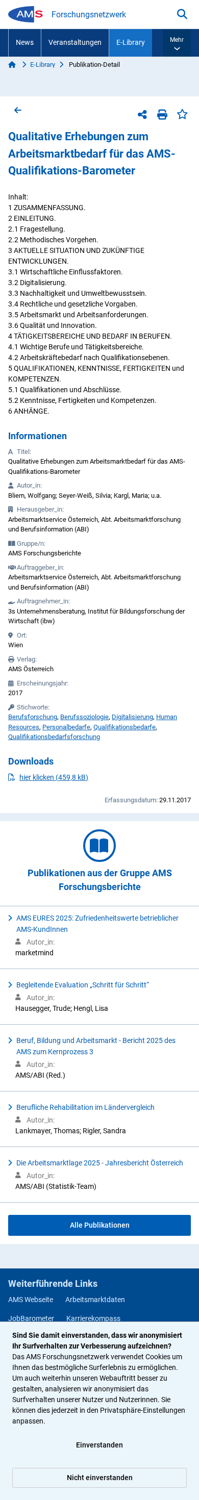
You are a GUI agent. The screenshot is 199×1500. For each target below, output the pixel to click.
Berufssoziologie (84, 717)
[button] (177, 43)
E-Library (130, 42)
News (25, 42)
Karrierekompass (93, 1318)
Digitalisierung (132, 717)
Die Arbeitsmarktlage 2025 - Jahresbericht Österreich (99, 1163)
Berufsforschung (32, 717)
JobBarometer (31, 1318)
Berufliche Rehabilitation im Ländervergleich (85, 1107)
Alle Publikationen (100, 1225)
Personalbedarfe (66, 727)
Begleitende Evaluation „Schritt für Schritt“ (82, 985)
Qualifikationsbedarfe (124, 727)
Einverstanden (99, 1445)
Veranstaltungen (75, 42)
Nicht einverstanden (100, 1477)
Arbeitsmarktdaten (95, 1299)
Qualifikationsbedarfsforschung (54, 737)
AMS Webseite (30, 1299)
